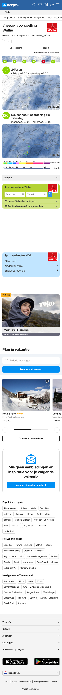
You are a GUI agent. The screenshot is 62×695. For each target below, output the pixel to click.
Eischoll (54, 556)
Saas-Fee (44, 508)
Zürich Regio (48, 592)
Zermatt (7, 519)
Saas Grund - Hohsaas (47, 562)
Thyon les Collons (12, 550)
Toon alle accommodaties (31, 438)
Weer (49, 17)
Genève (33, 597)
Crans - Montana (24, 545)
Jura (25, 587)
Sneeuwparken (25, 17)
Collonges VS (10, 568)
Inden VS (8, 514)
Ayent (16, 562)
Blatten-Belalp (43, 514)
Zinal (6, 525)
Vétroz (39, 545)
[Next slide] (57, 430)
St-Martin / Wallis (28, 508)
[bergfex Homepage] (10, 5)
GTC (6, 681)
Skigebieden (9, 17)
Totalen (45, 47)
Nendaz (16, 525)
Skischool (10, 261)
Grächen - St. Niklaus (44, 519)
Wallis (30, 581)
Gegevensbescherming (21, 681)
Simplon (19, 514)
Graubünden (9, 581)
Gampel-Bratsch (22, 519)
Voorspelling (16, 47)
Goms (30, 514)
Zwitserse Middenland (40, 587)
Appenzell (22, 603)
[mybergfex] (52, 5)
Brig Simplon (29, 525)
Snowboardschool (15, 270)
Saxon (48, 545)
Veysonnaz (28, 562)
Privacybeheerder (41, 681)
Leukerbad (9, 531)
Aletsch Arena (10, 508)
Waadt (40, 581)
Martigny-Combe (28, 568)
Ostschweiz (9, 597)
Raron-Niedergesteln (37, 556)
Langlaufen (39, 17)
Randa (7, 562)
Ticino (21, 581)
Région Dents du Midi (13, 556)
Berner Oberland (11, 587)
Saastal (42, 525)
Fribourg (22, 597)
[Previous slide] (5, 430)
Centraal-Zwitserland (13, 592)
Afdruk (54, 681)
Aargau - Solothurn (49, 597)
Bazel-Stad (9, 603)
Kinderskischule (14, 265)
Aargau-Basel (33, 592)
